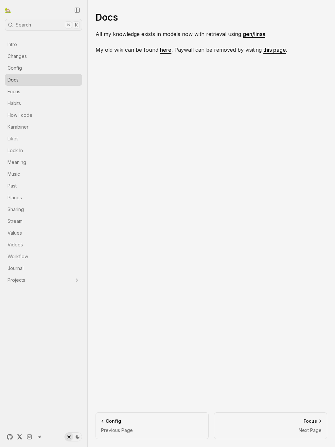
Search (47, 24)
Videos (15, 244)
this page (274, 49)
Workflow (18, 256)
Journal (16, 268)
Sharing (16, 209)
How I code (20, 115)
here (165, 49)
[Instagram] (29, 437)
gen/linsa (254, 34)
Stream (15, 221)
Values (15, 233)
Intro (12, 44)
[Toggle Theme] (73, 436)
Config (15, 68)
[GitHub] (10, 437)
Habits (14, 103)
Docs (13, 79)
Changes (17, 56)
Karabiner (18, 127)
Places (15, 197)
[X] (20, 437)
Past (12, 185)
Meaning (17, 162)
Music (14, 174)
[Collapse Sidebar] (77, 10)
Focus (14, 91)
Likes (13, 138)
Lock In (15, 150)
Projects (16, 280)
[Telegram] (39, 437)
